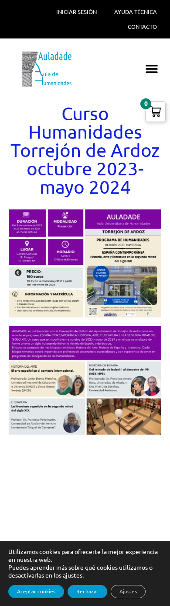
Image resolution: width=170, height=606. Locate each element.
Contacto (142, 27)
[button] (151, 69)
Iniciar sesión (76, 12)
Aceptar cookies (36, 591)
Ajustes (128, 591)
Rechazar (87, 591)
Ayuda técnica (135, 12)
